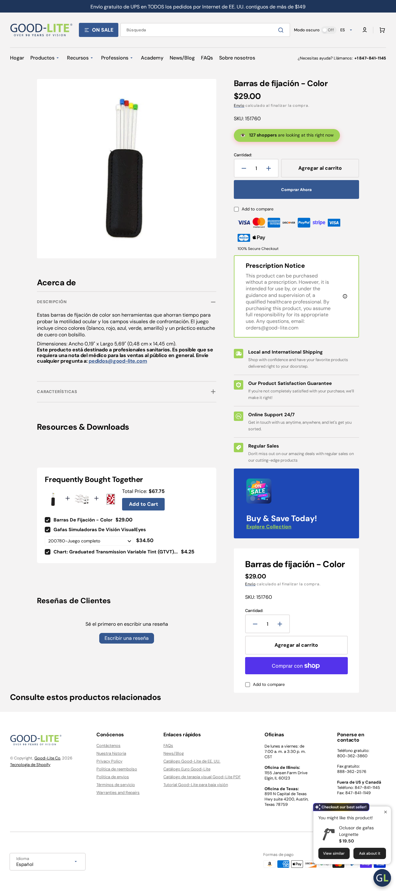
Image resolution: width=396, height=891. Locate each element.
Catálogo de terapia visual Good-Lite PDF (202, 777)
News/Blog (173, 753)
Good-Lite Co (47, 758)
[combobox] (205, 30)
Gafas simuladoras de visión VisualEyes (100, 529)
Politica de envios (112, 777)
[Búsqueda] (282, 30)
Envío (239, 105)
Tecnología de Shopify (30, 764)
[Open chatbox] (382, 878)
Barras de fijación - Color (83, 520)
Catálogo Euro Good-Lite (186, 769)
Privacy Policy (109, 761)
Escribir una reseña (127, 638)
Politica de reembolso (116, 769)
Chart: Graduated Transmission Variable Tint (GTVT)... (116, 552)
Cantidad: (243, 155)
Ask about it (369, 853)
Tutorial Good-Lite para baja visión (195, 784)
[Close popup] (385, 812)
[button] (381, 30)
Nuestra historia (111, 753)
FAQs (168, 745)
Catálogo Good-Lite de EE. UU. (191, 761)
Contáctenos (108, 745)
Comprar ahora (296, 189)
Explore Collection (268, 526)
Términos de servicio (115, 784)
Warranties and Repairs (118, 792)
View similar (334, 853)
